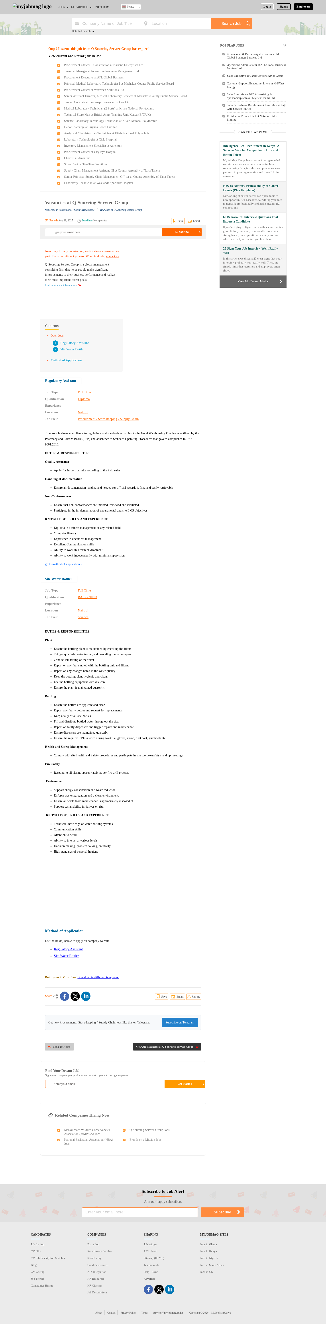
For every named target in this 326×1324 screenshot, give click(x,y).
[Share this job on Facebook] (64, 996)
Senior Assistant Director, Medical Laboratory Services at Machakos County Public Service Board (125, 96)
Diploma (84, 399)
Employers (303, 6)
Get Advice (79, 7)
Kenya (130, 6)
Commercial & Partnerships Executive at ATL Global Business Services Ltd (254, 55)
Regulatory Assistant (74, 343)
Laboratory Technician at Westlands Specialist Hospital (98, 183)
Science (83, 617)
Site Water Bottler (72, 349)
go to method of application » (63, 564)
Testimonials (151, 1265)
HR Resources (95, 1278)
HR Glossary (94, 1285)
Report (196, 996)
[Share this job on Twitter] (75, 996)
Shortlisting (94, 1258)
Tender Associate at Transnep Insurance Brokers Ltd (97, 102)
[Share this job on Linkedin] (85, 996)
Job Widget (150, 1244)
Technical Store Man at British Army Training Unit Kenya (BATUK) (107, 114)
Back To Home (62, 1046)
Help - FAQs (151, 1271)
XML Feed (150, 1251)
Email (196, 221)
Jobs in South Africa (212, 1265)
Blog (34, 1265)
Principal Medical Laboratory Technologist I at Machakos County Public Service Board (119, 83)
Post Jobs (102, 7)
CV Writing (38, 1271)
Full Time (84, 392)
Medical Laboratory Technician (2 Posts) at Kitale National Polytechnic (109, 108)
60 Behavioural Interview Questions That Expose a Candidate (250, 219)
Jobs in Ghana (208, 1244)
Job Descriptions (97, 1292)
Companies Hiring (42, 1285)
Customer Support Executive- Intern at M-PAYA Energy (255, 85)
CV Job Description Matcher (48, 1258)
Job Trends (37, 1278)
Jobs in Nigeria (209, 1258)
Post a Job (93, 1244)
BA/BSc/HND (87, 597)
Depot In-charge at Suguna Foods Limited (90, 127)
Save (180, 221)
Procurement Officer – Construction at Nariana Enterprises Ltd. (104, 65)
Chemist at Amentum (77, 158)
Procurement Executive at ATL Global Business (94, 77)
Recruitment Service (99, 1251)
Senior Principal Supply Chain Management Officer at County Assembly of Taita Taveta (119, 176)
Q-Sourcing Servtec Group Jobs (149, 1130)
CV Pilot (36, 1251)
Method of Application (66, 360)
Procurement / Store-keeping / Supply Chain (108, 419)
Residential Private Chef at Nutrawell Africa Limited (253, 117)
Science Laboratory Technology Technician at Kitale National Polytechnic (110, 121)
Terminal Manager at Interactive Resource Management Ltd (101, 71)
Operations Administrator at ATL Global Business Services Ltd (256, 66)
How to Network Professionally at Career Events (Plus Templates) (250, 188)
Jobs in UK (206, 1271)
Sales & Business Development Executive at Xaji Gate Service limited (256, 106)
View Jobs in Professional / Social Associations (69, 209)
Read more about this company (61, 285)
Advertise (149, 1278)
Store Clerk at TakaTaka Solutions (85, 164)
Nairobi (83, 412)
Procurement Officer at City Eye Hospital (90, 152)
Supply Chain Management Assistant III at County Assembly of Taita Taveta (112, 170)
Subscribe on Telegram (179, 1022)
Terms (144, 1312)
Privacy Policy (128, 1312)
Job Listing (37, 1244)
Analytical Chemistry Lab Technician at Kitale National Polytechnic (106, 133)
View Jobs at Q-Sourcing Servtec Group (121, 209)
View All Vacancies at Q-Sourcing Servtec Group (165, 1046)
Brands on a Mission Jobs (145, 1139)
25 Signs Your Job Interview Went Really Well (250, 251)
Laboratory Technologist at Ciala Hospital (90, 139)
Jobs (61, 7)
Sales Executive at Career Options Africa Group (255, 75)
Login (267, 6)
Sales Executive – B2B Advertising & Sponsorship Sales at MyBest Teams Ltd (251, 96)
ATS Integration (96, 1271)
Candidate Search (97, 1265)
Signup (283, 6)
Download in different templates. (98, 977)
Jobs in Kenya (208, 1251)
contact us (112, 256)
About (98, 1312)
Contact (111, 1312)
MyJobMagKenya (221, 1312)
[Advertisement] (164, 277)
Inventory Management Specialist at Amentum (93, 145)
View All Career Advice (253, 281)
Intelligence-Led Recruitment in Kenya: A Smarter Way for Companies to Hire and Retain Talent (251, 150)
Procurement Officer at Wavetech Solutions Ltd (94, 90)
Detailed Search (81, 31)
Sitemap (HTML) (154, 1258)
